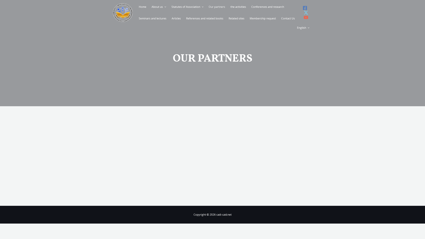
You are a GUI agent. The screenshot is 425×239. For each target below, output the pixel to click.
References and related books (204, 18)
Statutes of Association (185, 7)
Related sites (236, 18)
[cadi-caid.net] (123, 12)
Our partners (217, 7)
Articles (176, 18)
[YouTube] (306, 17)
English (301, 28)
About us (157, 7)
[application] (164, 7)
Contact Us (288, 18)
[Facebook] (305, 8)
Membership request (263, 18)
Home (142, 7)
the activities (238, 7)
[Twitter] (306, 12)
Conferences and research (267, 7)
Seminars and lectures (152, 18)
